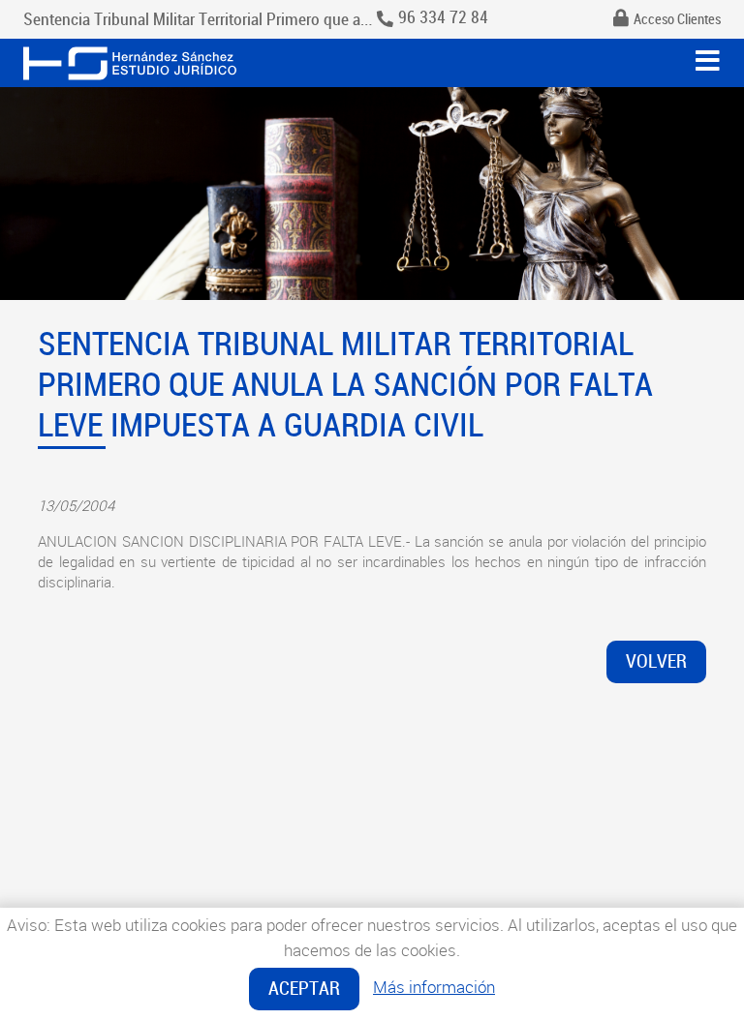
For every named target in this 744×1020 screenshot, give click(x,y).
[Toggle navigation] (708, 60)
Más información (434, 986)
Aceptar (304, 988)
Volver (656, 661)
